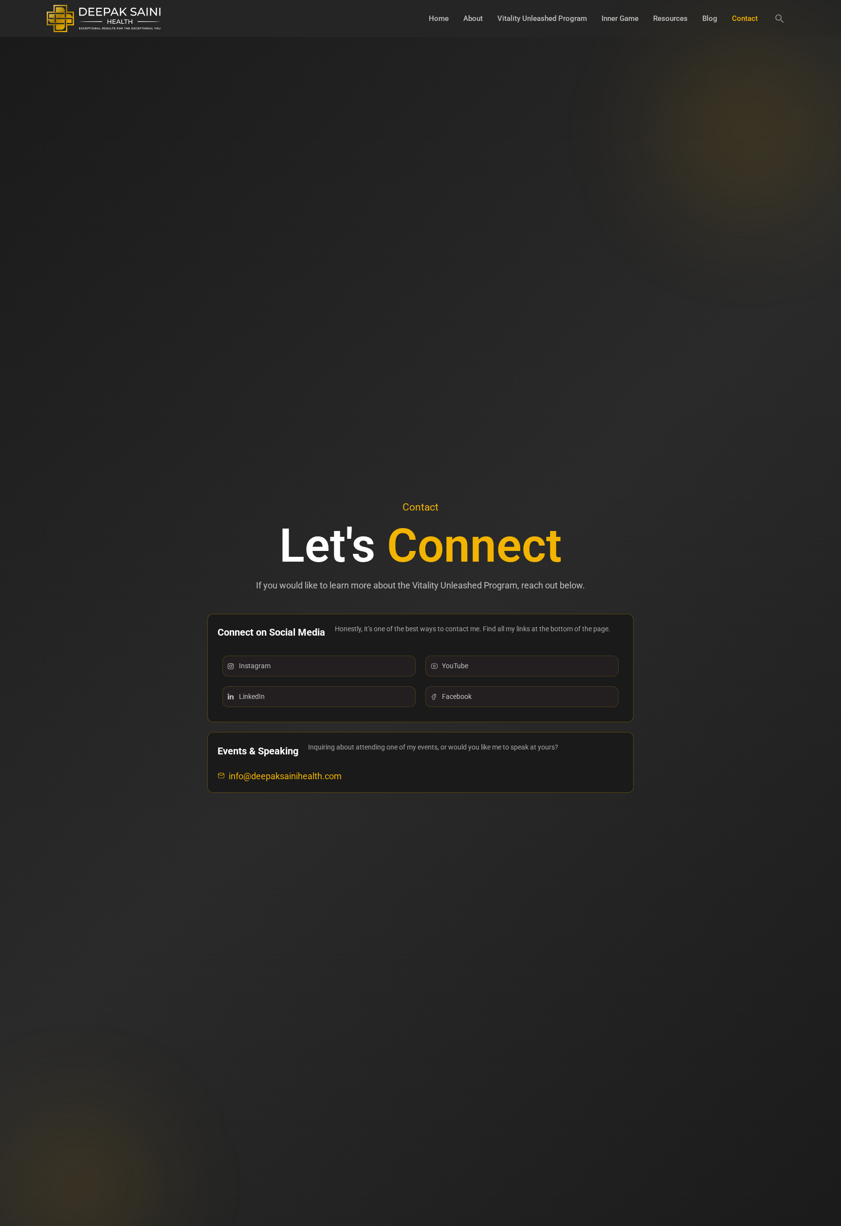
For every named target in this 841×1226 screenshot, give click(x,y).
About (473, 18)
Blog (709, 18)
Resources (670, 18)
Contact (745, 18)
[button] (779, 18)
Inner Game (620, 18)
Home (439, 18)
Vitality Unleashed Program (542, 18)
